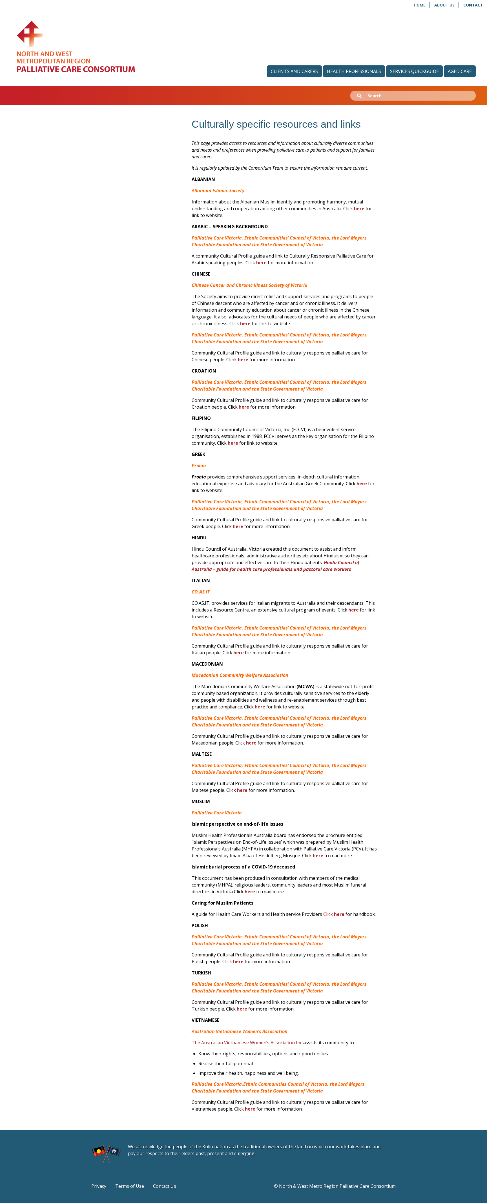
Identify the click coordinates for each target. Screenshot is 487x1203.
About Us (444, 5)
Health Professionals (354, 71)
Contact (473, 5)
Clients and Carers (294, 71)
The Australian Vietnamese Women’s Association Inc (247, 1043)
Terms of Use (129, 1186)
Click (333, 914)
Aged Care (460, 71)
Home (420, 5)
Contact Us (164, 1186)
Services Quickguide (414, 71)
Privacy (98, 1186)
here (359, 208)
